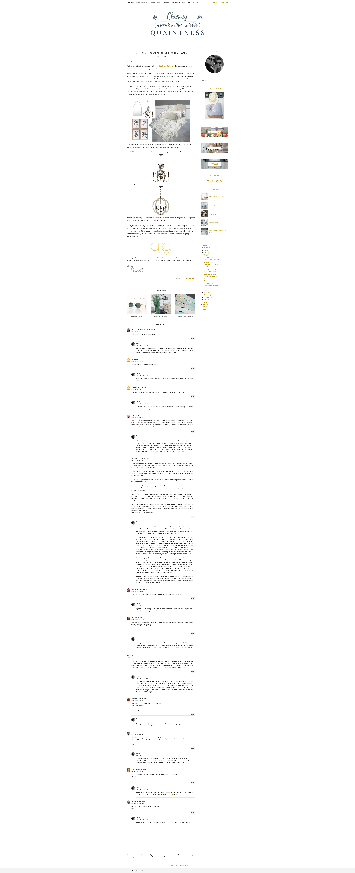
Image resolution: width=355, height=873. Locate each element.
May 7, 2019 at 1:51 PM (142, 640)
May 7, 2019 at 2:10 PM (142, 789)
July (205, 250)
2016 (204, 307)
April (205, 292)
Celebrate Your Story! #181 (212, 269)
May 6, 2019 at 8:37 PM (142, 524)
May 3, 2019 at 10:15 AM (137, 591)
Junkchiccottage (137, 617)
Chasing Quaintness (136, 870)
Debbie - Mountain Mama (139, 589)
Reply (192, 338)
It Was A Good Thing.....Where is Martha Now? (217, 213)
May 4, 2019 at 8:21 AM (137, 771)
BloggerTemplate (152, 870)
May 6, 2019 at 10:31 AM (137, 803)
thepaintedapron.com (138, 769)
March (206, 295)
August (206, 248)
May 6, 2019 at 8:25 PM (142, 438)
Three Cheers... (208, 262)
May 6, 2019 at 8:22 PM (142, 375)
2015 (204, 309)
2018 (204, 302)
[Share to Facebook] (182, 278)
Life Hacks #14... (209, 257)
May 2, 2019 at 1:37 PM (137, 361)
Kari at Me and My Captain (140, 458)
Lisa (132, 733)
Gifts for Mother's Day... (211, 276)
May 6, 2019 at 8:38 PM (142, 606)
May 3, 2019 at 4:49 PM (137, 700)
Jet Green (134, 359)
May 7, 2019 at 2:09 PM (142, 755)
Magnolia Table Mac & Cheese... (217, 196)
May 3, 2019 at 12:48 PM (137, 658)
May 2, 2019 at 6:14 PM (137, 417)
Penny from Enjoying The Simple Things (144, 329)
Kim (132, 656)
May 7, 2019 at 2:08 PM (142, 678)
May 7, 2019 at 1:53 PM (142, 721)
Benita (138, 343)
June (205, 252)
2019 (204, 245)
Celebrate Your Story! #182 (212, 264)
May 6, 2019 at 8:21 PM (142, 345)
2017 (204, 304)
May (205, 255)
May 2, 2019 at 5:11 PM (137, 389)
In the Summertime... (210, 272)
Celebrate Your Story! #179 (212, 286)
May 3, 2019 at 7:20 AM (137, 460)
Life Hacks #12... (209, 283)
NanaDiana (135, 415)
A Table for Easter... (213, 222)
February (206, 297)
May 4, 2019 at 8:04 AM (137, 735)
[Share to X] (186, 278)
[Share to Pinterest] (190, 278)
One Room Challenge (166, 66)
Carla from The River (138, 801)
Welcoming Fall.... (213, 205)
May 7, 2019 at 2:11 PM (142, 819)
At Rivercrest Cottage (138, 387)
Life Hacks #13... (209, 267)
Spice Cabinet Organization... (212, 259)
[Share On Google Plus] (193, 278)
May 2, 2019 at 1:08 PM (137, 331)
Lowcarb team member (139, 698)
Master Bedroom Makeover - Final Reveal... (217, 231)
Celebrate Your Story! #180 (212, 274)
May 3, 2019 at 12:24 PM (137, 619)
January (206, 299)
